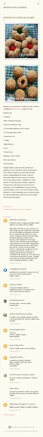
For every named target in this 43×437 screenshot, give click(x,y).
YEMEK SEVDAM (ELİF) (18, 314)
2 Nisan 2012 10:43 (15, 308)
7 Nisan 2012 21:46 (15, 398)
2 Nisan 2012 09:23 (15, 263)
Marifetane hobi (15, 220)
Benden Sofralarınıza (15, 7)
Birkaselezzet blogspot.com (20, 404)
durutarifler (14, 357)
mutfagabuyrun (15, 269)
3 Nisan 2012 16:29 (15, 369)
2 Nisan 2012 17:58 (15, 339)
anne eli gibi (14, 345)
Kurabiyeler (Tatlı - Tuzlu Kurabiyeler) (20, 209)
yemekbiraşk (14, 300)
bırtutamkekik (15, 330)
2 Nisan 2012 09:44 (15, 279)
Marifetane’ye (17, 109)
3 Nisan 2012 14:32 (15, 351)
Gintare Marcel (18, 431)
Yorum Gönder (9, 415)
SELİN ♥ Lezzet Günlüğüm (19, 375)
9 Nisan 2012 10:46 (15, 410)
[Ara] (38, 3)
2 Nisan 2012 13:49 (15, 324)
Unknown (13, 285)
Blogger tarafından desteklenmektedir (23, 427)
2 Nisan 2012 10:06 (15, 294)
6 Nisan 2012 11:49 (15, 382)
